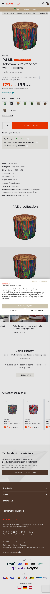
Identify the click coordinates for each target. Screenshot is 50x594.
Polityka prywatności (40, 281)
